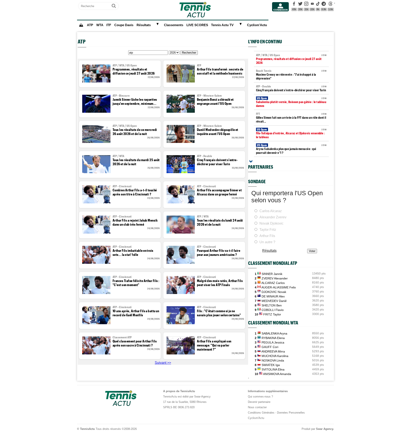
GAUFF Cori (270, 347)
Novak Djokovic (271, 223)
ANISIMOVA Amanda (277, 374)
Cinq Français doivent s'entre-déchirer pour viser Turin (291, 88)
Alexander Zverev (272, 217)
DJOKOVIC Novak (274, 292)
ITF (108, 25)
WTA (99, 25)
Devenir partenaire (259, 402)
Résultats (144, 25)
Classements (173, 25)
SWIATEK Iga (271, 365)
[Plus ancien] (251, 161)
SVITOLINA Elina (273, 369)
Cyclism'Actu (257, 25)
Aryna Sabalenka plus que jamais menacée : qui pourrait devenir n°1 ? (291, 148)
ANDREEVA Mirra (273, 351)
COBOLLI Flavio (273, 310)
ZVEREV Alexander (275, 278)
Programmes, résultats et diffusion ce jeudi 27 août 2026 (291, 58)
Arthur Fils (267, 236)
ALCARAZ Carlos (273, 283)
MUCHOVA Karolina (275, 356)
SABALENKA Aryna (274, 333)
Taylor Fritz (267, 229)
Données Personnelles (291, 412)
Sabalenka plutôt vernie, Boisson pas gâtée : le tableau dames (291, 102)
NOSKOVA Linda (273, 360)
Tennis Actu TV (222, 25)
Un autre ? (267, 242)
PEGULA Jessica (273, 342)
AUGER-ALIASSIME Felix (278, 287)
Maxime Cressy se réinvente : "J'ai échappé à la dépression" (291, 74)
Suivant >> (163, 362)
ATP (90, 25)
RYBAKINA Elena (273, 338)
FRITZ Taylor (272, 314)
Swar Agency (324, 428)
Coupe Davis (123, 25)
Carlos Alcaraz (270, 211)
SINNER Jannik (272, 274)
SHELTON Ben (272, 305)
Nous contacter (257, 407)
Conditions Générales (261, 412)
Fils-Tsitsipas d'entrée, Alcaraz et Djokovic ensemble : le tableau (291, 133)
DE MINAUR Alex (273, 296)
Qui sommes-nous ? (260, 396)
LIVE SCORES (197, 25)
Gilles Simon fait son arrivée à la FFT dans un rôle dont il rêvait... (291, 117)
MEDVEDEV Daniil (274, 301)
